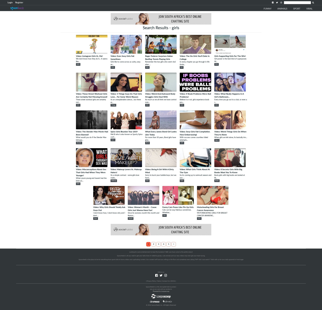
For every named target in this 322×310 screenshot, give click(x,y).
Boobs (217, 180)
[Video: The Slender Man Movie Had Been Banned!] (91, 129)
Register (19, 3)
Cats (164, 215)
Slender (79, 143)
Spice (113, 140)
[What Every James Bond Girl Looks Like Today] (161, 129)
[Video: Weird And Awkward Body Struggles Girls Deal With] (161, 91)
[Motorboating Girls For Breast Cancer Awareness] (212, 204)
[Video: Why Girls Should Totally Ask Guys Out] (109, 204)
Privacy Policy (151, 281)
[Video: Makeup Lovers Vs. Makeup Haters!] (126, 166)
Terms (159, 281)
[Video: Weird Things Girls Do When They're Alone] (230, 129)
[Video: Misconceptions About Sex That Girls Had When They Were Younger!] (91, 166)
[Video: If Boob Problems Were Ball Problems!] (195, 91)
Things (113, 105)
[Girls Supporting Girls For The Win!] (230, 53)
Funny (267, 9)
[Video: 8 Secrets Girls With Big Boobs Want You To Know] (230, 166)
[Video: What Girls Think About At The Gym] (195, 166)
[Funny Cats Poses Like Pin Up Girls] (178, 204)
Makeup (113, 180)
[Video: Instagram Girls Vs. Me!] (91, 53)
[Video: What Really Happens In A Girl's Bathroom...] (230, 91)
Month (131, 218)
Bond (147, 143)
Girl (181, 67)
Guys (95, 218)
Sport (296, 9)
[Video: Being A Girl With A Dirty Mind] (161, 166)
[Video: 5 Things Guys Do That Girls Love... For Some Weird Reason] (126, 91)
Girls (78, 64)
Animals (282, 9)
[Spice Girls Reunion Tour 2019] (126, 129)
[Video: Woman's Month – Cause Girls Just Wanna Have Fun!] (143, 204)
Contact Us (166, 281)
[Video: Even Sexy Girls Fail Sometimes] (126, 53)
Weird (217, 140)
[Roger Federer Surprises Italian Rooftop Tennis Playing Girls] (161, 53)
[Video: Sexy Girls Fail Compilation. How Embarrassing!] (195, 129)
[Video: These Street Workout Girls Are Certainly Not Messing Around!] (91, 91)
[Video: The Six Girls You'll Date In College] (195, 53)
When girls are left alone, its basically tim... (230, 137)
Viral (309, 9)
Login (10, 3)
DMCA (173, 281)
